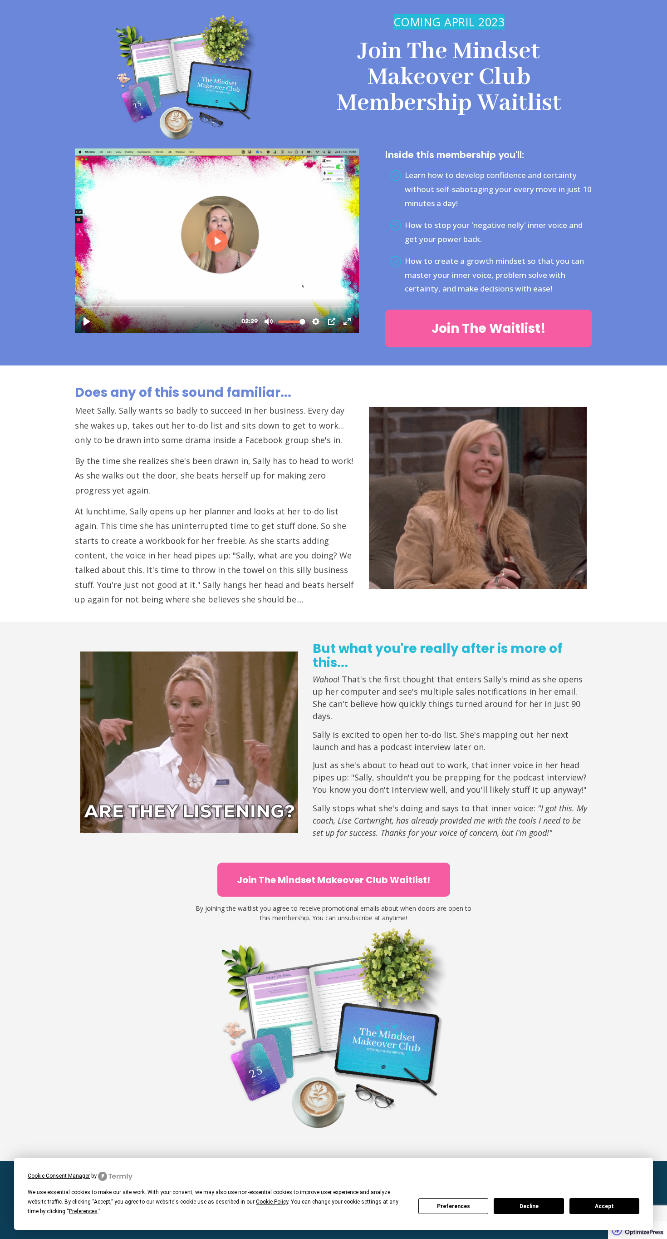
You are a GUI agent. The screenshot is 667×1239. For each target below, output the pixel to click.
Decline (529, 1206)
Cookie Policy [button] (272, 1202)
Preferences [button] (83, 1211)
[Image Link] (185, 78)
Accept (604, 1206)
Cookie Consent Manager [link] (59, 1176)
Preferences (453, 1206)
